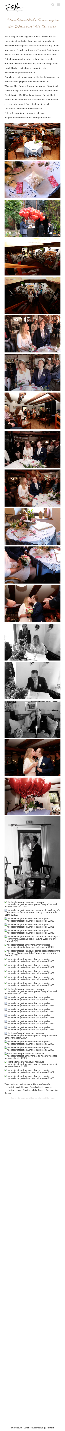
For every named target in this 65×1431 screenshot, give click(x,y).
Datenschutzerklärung (34, 1427)
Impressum (16, 1427)
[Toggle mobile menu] (58, 4)
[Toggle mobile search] (52, 4)
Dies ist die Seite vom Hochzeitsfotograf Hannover (32, 1098)
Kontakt (50, 1427)
